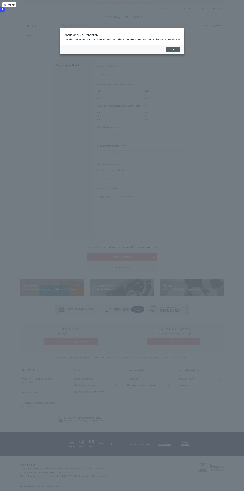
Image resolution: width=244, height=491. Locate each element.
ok (173, 50)
